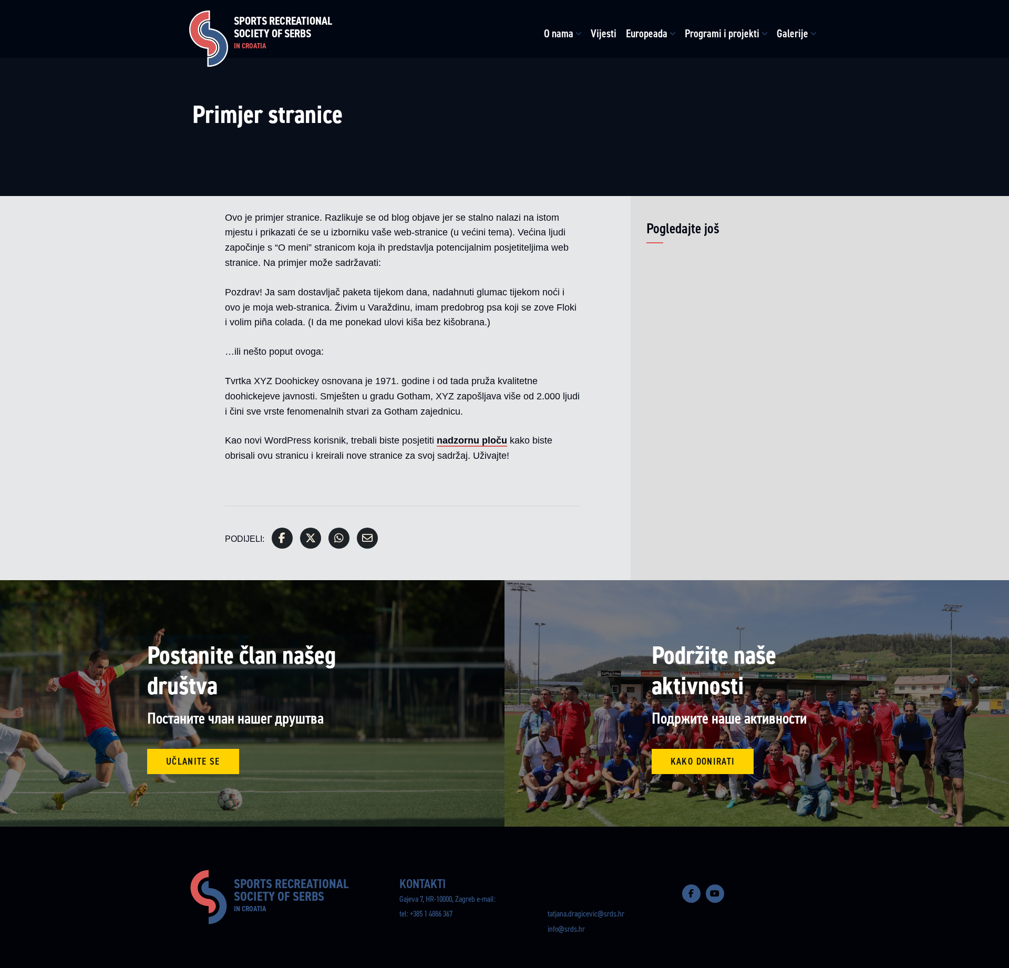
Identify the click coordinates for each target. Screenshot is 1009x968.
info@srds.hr (566, 928)
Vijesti (603, 33)
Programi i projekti (722, 33)
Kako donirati (703, 761)
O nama (558, 33)
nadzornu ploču (472, 440)
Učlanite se (193, 761)
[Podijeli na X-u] (310, 538)
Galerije (792, 33)
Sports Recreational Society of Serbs (283, 32)
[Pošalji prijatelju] (367, 538)
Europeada (646, 33)
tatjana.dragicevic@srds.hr (586, 913)
